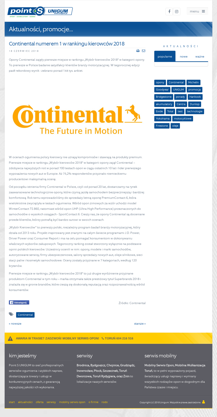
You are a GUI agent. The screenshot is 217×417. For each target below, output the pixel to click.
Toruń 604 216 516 (119, 338)
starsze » (140, 323)
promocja (194, 89)
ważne (199, 56)
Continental (176, 82)
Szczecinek (110, 371)
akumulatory (164, 104)
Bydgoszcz (97, 365)
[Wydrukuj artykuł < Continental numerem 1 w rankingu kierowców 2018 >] (138, 51)
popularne (165, 56)
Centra (181, 104)
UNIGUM (178, 89)
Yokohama (163, 118)
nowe (184, 56)
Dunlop (194, 104)
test (180, 111)
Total (170, 111)
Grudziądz (127, 365)
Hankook (195, 97)
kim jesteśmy (22, 355)
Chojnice (113, 365)
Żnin (126, 376)
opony (160, 82)
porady (180, 97)
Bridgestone (163, 97)
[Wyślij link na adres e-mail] (143, 51)
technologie (194, 111)
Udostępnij (20, 302)
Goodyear (162, 89)
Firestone (162, 126)
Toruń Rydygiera (104, 376)
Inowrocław (85, 371)
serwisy (84, 355)
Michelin (193, 82)
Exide (159, 111)
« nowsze (15, 323)
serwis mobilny (160, 355)
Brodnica (83, 365)
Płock (98, 371)
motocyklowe (182, 118)
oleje (175, 126)
